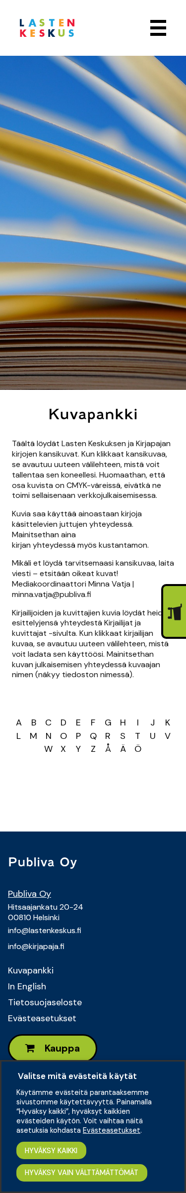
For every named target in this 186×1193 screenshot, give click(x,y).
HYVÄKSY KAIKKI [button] (51, 1150)
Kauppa (61, 1048)
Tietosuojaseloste (45, 1002)
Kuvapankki (31, 970)
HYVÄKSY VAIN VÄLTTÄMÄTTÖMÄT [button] (81, 1172)
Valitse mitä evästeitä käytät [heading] (77, 1076)
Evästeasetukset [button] (111, 1130)
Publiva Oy (29, 894)
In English (27, 986)
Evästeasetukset (42, 1018)
